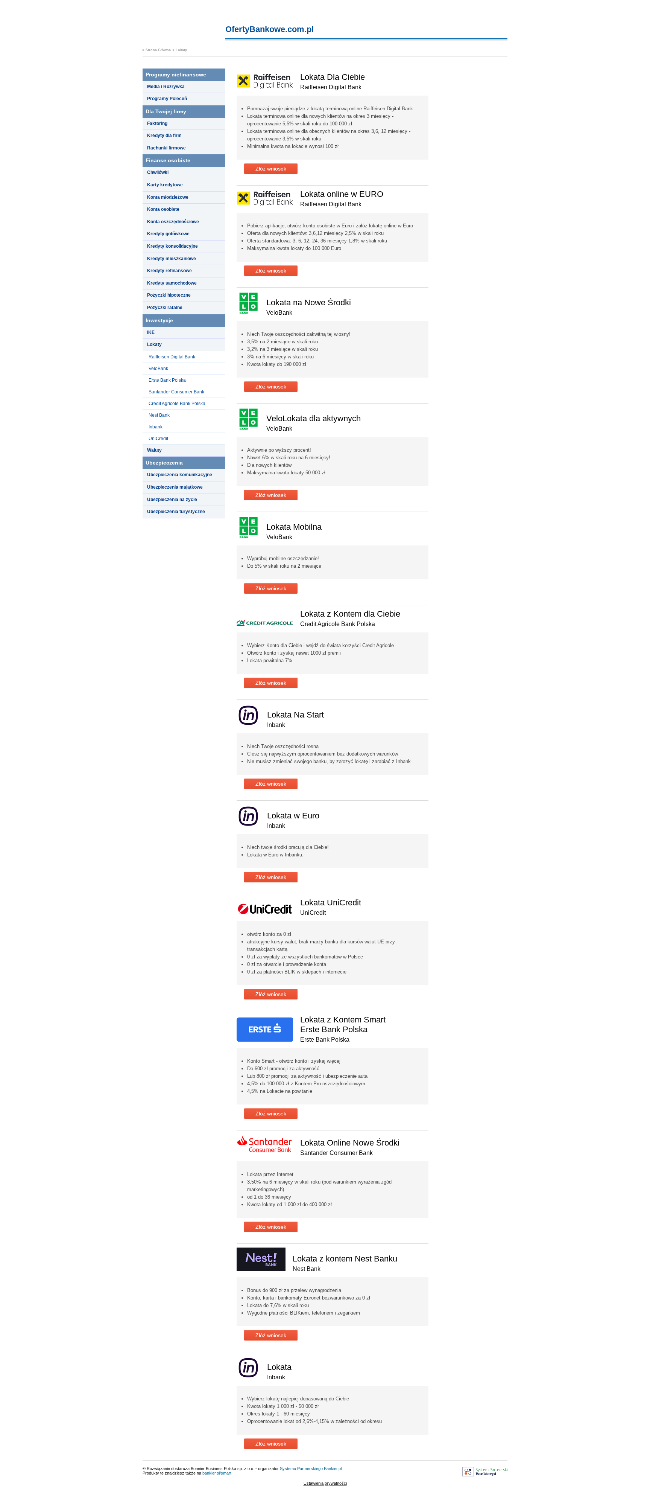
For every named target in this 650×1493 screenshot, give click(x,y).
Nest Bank (159, 415)
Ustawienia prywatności (325, 1483)
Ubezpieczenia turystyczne (176, 511)
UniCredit (158, 438)
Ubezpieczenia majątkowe (175, 487)
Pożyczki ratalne (164, 307)
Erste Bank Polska (167, 380)
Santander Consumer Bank (176, 392)
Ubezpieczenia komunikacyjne (179, 474)
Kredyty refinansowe (169, 270)
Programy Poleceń (167, 98)
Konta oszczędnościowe (173, 221)
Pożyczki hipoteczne (169, 295)
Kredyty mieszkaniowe (171, 258)
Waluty (154, 450)
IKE (151, 332)
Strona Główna (158, 50)
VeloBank (158, 368)
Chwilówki (158, 172)
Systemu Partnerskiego (301, 1468)
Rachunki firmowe (166, 148)
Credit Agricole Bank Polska (177, 403)
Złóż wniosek (270, 169)
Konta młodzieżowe (167, 197)
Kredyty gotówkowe (168, 233)
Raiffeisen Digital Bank (172, 357)
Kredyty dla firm (164, 135)
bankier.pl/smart (216, 1473)
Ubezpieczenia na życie (172, 499)
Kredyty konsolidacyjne (172, 246)
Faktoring (157, 123)
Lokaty (181, 50)
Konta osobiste (163, 209)
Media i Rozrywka (166, 86)
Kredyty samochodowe (172, 283)
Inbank (155, 427)
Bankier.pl (333, 1468)
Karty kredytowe (165, 184)
